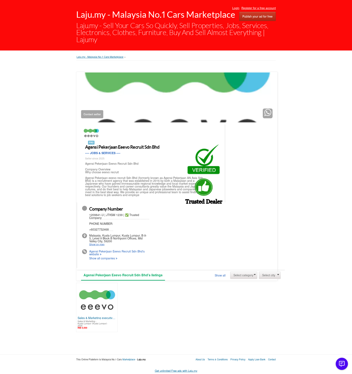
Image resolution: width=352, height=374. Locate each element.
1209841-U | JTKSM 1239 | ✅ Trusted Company (114, 216)
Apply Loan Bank (256, 359)
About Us (200, 359)
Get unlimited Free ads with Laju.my (176, 370)
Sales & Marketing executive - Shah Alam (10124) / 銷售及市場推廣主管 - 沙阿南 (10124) (97, 317)
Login (235, 8)
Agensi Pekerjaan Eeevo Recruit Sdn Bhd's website (117, 253)
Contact (272, 359)
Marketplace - (129, 359)
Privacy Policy (237, 359)
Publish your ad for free (257, 16)
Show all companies (102, 258)
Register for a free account (258, 8)
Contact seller (92, 114)
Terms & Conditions (218, 359)
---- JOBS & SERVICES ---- (102, 152)
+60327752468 (101, 226)
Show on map (96, 244)
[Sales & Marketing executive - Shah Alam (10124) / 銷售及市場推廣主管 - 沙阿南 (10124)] (97, 300)
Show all (220, 275)
